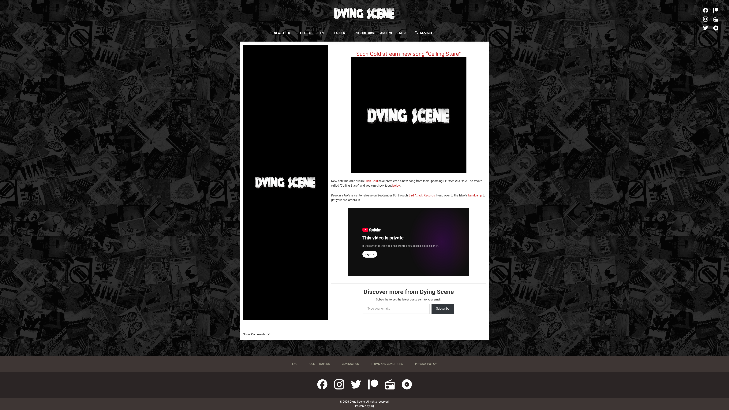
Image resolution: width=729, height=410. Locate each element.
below (396, 185)
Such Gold (371, 181)
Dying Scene (364, 13)
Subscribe (443, 308)
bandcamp (475, 195)
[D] (372, 406)
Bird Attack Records (422, 195)
